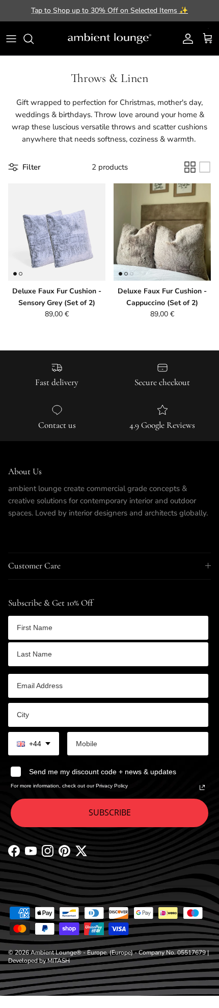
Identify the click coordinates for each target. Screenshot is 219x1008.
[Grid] (190, 167)
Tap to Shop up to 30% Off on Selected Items (109, 10)
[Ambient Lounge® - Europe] (109, 38)
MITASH (58, 961)
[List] (205, 167)
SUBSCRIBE (110, 812)
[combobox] (33, 744)
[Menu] (11, 39)
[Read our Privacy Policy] (202, 787)
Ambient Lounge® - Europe (68, 952)
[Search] (33, 39)
